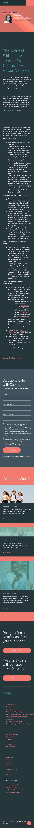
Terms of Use (10, 704)
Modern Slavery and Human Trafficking (18, 724)
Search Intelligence (12, 734)
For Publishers (10, 746)
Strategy (8, 739)
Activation (9, 742)
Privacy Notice (10, 707)
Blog (4, 42)
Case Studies (10, 764)
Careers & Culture (11, 769)
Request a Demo (17, 650)
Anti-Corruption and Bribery (14, 721)
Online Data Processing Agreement (17, 716)
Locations (9, 772)
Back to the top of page (12, 358)
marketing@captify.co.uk (14, 785)
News (8, 760)
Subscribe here (17, 678)
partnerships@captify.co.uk (14, 790)
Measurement (10, 744)
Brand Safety (10, 719)
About (8, 767)
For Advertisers (11, 737)
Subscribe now (21, 821)
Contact (8, 774)
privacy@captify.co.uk (13, 792)
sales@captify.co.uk (12, 787)
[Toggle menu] (30, 2)
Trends (8, 762)
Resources (9, 757)
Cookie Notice (10, 709)
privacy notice (27, 456)
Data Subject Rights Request (15, 712)
